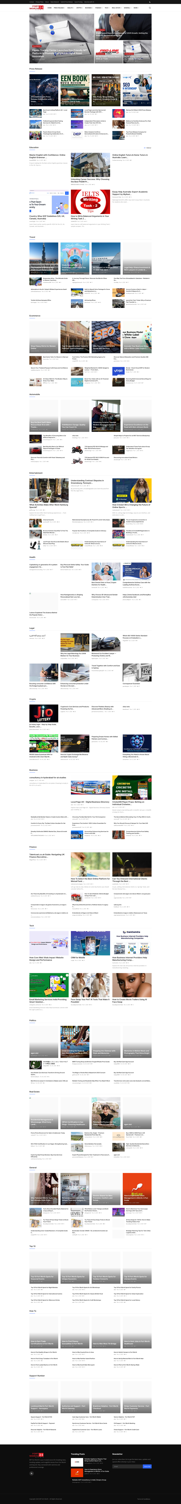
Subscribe (147, 1466)
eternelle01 (64, 599)
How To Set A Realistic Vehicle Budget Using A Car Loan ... (97, 894)
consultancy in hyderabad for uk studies (47, 777)
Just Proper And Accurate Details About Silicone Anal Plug (56, 542)
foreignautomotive (77, 1064)
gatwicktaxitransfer (131, 304)
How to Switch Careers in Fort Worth (125, 1352)
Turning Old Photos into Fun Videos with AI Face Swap (104, 1123)
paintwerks (95, 741)
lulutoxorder (32, 617)
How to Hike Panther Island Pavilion (83, 1358)
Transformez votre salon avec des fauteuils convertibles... (132, 1081)
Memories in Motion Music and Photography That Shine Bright (136, 1052)
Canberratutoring (117, 160)
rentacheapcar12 (47, 439)
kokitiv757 (87, 293)
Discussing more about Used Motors (125, 457)
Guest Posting (78, 2)
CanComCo (115, 963)
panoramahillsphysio (78, 1157)
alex (33, 59)
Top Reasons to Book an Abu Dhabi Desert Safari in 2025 (42, 268)
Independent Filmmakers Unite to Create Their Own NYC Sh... (95, 122)
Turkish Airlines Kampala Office (41, 300)
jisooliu (95, 272)
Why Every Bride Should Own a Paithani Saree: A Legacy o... (90, 905)
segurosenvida (118, 898)
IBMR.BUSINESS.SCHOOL (77, 184)
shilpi (44, 546)
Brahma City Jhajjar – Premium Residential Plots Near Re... (94, 1134)
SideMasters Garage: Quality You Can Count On (73, 426)
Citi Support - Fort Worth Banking (124, 1423)
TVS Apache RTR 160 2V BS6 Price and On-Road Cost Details (97, 458)
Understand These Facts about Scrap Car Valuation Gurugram (138, 447)
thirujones (33, 272)
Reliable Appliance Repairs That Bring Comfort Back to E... (95, 1460)
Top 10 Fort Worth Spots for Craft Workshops (86, 1300)
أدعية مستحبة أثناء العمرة (37, 636)
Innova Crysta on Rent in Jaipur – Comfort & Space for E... (136, 290)
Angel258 (125, 640)
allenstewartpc (33, 688)
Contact (31, 2)
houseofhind (75, 909)
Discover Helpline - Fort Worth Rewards (43, 1429)
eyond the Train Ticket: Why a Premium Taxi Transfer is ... (138, 301)
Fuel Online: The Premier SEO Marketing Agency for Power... (88, 358)
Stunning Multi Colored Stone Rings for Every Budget (138, 380)
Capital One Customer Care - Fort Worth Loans (87, 1429)
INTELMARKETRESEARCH (37, 835)
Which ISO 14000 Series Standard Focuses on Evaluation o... (135, 637)
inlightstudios (96, 1055)
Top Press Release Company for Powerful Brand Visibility (136, 133)
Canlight (33, 1127)
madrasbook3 (116, 510)
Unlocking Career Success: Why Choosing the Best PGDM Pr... (90, 180)
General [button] (127, 8)
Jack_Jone (116, 438)
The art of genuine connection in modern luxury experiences (136, 520)
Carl (86, 372)
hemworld (94, 587)
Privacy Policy (39, 2)
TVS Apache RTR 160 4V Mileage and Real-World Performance (96, 447)
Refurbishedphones (77, 522)
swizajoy (126, 351)
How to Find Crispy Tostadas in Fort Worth (44, 1358)
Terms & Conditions (143, 1499)
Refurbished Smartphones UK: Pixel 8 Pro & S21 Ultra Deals (91, 520)
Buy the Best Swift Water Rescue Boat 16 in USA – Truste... (41, 424)
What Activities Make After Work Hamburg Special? (48, 506)
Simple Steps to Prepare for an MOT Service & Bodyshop (132, 435)
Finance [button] (98, 8)
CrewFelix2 (127, 1127)
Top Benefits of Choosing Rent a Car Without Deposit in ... (54, 436)
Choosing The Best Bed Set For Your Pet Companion (88, 817)
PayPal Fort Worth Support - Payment (43, 1423)
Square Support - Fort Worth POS (41, 1417)
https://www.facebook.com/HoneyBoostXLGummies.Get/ (137, 596)
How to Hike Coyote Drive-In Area (83, 1352)
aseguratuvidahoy (77, 915)
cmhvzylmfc (129, 1148)
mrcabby (116, 282)
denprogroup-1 (76, 1482)
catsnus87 (75, 819)
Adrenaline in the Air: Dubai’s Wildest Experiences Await (49, 289)
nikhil (63, 272)
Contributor (65, 351)
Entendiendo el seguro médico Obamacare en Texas (130, 913)
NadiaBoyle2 (34, 1055)
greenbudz (117, 361)
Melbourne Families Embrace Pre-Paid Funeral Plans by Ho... (138, 122)
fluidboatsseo (34, 429)
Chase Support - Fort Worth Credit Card (126, 1429)
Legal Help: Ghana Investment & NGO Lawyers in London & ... (137, 268)
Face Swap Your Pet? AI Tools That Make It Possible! (90, 1000)
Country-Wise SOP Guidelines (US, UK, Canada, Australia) (47, 217)
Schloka (45, 535)
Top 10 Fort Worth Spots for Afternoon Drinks (45, 1300)
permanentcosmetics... (98, 711)
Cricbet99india (88, 546)
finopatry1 (87, 835)
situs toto (75, 435)
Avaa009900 (32, 160)
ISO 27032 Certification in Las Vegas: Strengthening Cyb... (49, 1144)
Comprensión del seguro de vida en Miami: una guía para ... (132, 894)
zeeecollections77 (34, 759)
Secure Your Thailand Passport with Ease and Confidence (49, 368)
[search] (150, 8)
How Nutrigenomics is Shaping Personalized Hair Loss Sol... (72, 596)
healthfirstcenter (127, 587)
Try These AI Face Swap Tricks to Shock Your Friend (55, 1220)
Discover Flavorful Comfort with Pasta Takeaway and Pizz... (48, 458)
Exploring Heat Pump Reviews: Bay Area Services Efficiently (46, 1155)
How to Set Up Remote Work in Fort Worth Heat (128, 1358)
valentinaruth (64, 759)
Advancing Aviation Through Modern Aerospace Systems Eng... (104, 424)
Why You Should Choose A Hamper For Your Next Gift (131, 823)
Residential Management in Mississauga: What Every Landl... (42, 1122)
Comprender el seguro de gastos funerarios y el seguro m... (48, 905)
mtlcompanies (130, 1235)
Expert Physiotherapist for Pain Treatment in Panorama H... (91, 1155)
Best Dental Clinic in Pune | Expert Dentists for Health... (104, 584)
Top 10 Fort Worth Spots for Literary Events (135, 1278)
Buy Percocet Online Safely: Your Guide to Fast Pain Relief (75, 566)
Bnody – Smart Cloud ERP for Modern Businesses (138, 369)
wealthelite (115, 884)
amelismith (88, 898)
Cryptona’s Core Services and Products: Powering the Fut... (75, 708)
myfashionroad (35, 1203)
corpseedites (64, 658)
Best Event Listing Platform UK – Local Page (55, 111)
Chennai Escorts (48, 520)
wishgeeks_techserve (35, 1005)
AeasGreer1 (126, 709)
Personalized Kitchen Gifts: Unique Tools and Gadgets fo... (74, 1199)
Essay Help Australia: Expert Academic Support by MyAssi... (130, 193)
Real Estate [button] (116, 8)
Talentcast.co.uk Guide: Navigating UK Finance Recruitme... (47, 855)
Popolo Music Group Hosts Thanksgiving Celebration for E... (53, 133)
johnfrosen (87, 302)
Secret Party (129, 524)
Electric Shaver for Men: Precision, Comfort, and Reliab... (103, 1198)
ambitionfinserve (35, 896)
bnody (127, 372)
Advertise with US (89, 2)
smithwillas (65, 1203)
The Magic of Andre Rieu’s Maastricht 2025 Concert (88, 1072)
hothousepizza (35, 461)
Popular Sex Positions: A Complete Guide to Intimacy (89, 531)
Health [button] (70, 8)
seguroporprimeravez (119, 915)
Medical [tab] (148, 148)
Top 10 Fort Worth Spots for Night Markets (44, 1287)
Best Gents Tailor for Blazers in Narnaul (55, 357)
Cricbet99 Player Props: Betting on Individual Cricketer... (128, 803)
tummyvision (95, 599)
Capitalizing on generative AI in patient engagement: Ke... (43, 566)
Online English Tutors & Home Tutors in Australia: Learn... (130, 156)
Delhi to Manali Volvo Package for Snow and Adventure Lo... (97, 290)
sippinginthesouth (77, 282)
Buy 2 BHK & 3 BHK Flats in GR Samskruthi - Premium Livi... (135, 1134)
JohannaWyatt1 (127, 599)
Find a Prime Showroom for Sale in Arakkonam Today (48, 1133)
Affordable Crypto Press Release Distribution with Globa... (41, 99)
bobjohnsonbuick (128, 429)
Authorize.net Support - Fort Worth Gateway (73, 1407)
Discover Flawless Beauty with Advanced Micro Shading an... (103, 708)
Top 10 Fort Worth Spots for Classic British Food (87, 1294)
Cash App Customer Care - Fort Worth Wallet (86, 1417)
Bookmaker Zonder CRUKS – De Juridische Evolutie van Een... (90, 1231)
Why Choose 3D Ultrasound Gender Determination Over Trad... (105, 596)
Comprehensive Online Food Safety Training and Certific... (137, 832)
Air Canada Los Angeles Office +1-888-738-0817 (105, 268)
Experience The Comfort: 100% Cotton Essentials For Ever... (89, 824)
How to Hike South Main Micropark (83, 1365)
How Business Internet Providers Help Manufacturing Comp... (129, 958)
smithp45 (95, 1203)
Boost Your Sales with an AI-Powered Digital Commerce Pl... (97, 380)
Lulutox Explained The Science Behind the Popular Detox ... (43, 614)
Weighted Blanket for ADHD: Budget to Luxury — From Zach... (97, 369)
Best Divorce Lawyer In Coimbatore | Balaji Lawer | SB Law (49, 1081)
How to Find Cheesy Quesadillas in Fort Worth (72, 1342)
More (136, 8)
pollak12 (126, 1203)
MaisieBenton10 (97, 429)
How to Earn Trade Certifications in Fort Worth (42, 1342)
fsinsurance (34, 909)
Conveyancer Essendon (131, 684)
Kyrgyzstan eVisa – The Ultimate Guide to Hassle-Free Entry (55, 279)
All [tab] (145, 148)
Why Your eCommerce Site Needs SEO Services (104, 347)
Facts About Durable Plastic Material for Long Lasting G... (56, 1209)
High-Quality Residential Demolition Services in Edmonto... (137, 1145)
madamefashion (35, 351)
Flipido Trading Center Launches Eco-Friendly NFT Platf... (136, 58)
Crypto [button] (79, 8)
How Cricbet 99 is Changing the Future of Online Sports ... (131, 506)
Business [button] (88, 8)
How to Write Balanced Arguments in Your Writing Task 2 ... (90, 217)
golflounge (32, 510)
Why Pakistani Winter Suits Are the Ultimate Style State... (43, 1199)
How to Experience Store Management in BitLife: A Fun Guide (136, 1198)
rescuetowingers (76, 1083)
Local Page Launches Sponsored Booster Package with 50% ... (95, 111)
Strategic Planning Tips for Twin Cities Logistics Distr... (138, 1231)
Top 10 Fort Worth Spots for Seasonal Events (42, 1278)
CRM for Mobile (78, 957)
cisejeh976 (75, 361)
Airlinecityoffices (90, 300)
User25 (64, 429)
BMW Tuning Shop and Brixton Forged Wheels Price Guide (91, 1061)
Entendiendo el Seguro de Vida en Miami (85, 913)
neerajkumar (75, 533)
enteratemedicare (36, 917)
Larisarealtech (88, 1137)
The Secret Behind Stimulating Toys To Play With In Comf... (132, 817)
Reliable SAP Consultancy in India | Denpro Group (89, 1480)
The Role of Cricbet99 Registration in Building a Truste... (138, 531)
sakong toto (118, 904)
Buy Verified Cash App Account (124, 1061)
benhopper (34, 302)
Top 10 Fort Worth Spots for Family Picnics (127, 1287)
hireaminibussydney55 (98, 670)
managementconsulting (36, 569)
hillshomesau (88, 1146)
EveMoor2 (116, 907)
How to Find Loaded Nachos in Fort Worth (44, 1365)
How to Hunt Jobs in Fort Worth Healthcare (137, 1342)
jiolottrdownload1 (34, 729)
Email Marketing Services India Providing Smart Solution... (48, 1000)
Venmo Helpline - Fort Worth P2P (124, 1417)
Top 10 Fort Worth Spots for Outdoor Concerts (104, 1278)
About (47, 2)
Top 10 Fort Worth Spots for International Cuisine (46, 1294)
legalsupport (95, 658)
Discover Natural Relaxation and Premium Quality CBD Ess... (131, 358)
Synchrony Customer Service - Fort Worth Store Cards (89, 1423)
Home (50, 8)
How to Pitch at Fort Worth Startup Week (126, 1365)
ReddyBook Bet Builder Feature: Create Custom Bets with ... (49, 817)
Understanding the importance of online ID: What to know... (95, 542)
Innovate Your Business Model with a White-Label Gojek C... (136, 347)
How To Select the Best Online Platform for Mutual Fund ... (90, 880)
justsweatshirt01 (35, 825)
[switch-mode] (150, 2)
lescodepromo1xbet (76, 1005)
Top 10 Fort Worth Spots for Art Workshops (86, 1287)
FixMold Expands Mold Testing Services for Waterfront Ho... (53, 122)
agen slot (34, 1053)
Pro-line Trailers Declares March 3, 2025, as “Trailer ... (108, 58)
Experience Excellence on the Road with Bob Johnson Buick (136, 426)
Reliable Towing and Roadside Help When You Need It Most (91, 1081)
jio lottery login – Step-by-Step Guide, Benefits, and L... (42, 725)
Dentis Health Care (66, 569)
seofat (94, 351)
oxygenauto (129, 450)
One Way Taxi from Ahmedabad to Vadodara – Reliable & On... (131, 279)
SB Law (33, 1083)
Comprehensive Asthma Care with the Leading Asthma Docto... (136, 584)
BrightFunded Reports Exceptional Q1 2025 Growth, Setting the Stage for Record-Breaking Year (122, 34)
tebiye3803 (65, 1055)
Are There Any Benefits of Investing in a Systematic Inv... (49, 894)
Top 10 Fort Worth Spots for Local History (127, 1300)
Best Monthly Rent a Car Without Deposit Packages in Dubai (53, 447)
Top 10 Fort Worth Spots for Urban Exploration (128, 1294)
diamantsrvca (129, 383)
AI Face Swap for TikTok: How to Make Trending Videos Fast (138, 1220)
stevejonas (87, 383)
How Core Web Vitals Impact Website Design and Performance (46, 958)
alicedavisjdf (117, 459)
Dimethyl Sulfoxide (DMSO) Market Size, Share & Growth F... (49, 832)
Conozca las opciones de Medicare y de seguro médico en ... (49, 914)
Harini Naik (129, 1137)
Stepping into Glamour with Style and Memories (104, 1052)
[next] (91, 38)
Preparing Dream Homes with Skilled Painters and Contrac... (105, 738)
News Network (55, 2)
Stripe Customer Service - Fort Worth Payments (136, 1407)
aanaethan (126, 759)
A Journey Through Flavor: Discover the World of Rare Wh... (89, 279)
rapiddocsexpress (35, 370)
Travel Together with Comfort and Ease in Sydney (106, 667)
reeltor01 (33, 1135)
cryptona (63, 711)
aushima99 (46, 522)
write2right (32, 221)
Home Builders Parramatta (93, 1144)
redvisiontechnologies (77, 884)
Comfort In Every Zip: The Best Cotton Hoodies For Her (48, 823)
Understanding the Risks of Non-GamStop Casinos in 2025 (74, 1052)
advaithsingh (88, 450)
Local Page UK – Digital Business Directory (90, 802)
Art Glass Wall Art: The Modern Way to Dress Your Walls (55, 380)
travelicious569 (47, 282)
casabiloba (116, 1083)
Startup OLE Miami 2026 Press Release (138, 110)
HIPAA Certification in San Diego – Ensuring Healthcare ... (74, 1123)
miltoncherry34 (75, 486)
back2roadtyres (35, 1076)
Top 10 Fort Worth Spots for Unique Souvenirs (73, 1278)
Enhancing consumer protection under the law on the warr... (74, 685)
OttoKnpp (75, 438)
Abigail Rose (32, 860)
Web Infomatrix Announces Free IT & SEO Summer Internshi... (135, 99)
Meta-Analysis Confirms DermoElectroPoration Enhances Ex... (97, 133)
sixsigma (31, 780)
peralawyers (126, 686)
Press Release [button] (59, 8)
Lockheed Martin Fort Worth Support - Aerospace (42, 1407)
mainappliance (88, 1463)
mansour (31, 638)
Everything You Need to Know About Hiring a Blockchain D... (136, 756)
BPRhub (45, 383)
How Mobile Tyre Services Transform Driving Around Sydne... (48, 1073)
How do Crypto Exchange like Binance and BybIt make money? (74, 756)
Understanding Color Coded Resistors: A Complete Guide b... (49, 1231)
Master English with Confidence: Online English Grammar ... (47, 156)
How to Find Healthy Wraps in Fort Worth (44, 1352)
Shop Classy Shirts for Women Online (43, 347)
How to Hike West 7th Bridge (104, 1344)
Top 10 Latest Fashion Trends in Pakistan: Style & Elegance (75, 347)
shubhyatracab (130, 293)
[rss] (31, 1473)
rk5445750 (74, 221)
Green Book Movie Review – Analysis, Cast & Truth (73, 100)
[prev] (32, 38)
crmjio (72, 960)
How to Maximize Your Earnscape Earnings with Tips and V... (137, 1209)
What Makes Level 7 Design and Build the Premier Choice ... (96, 1209)
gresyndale (127, 272)
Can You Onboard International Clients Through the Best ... (129, 880)
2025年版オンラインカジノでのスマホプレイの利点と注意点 (55, 1062)
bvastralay (46, 359)
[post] (61, 38)
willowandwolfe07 (118, 825)
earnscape (129, 1213)
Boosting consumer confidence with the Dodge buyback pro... (42, 685)
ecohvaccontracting (36, 1159)
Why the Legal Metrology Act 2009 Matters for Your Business (73, 655)
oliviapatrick (46, 1213)
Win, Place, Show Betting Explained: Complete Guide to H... (105, 99)
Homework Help (116, 197)
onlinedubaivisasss (36, 291)
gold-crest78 (75, 1075)
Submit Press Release (67, 2)
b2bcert (64, 1127)
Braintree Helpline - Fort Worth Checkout (105, 1407)
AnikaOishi (117, 1157)
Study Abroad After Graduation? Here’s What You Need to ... (74, 267)
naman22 (128, 835)
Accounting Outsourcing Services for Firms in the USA (97, 832)
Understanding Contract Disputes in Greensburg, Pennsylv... (87, 481)
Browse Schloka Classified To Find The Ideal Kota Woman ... (55, 531)
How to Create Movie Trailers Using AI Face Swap (129, 1000)
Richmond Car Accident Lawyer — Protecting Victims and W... (104, 655)
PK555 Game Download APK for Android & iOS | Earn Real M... (40, 756)
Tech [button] (106, 8)
